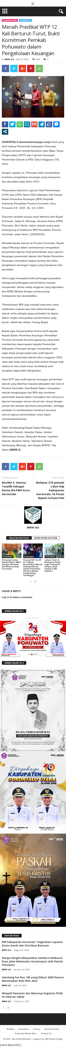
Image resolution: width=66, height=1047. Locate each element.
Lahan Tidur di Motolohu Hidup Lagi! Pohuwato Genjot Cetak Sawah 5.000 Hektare (52, 565)
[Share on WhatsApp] (19, 124)
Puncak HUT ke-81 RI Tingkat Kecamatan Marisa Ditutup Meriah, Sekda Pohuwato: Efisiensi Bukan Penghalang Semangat (32, 567)
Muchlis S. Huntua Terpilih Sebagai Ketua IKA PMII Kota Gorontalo (16, 488)
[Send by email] (27, 124)
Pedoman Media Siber (26, 1033)
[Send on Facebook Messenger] (56, 124)
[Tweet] (12, 124)
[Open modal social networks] (5, 131)
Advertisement (52, 1029)
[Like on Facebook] (49, 124)
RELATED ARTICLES (19, 538)
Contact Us (46, 1033)
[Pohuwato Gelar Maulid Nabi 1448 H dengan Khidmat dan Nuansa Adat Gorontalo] (11, 550)
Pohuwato (25, 20)
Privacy (36, 1029)
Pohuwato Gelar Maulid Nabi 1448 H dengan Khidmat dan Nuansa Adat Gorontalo (11, 564)
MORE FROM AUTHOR (45, 538)
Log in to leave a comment (17, 597)
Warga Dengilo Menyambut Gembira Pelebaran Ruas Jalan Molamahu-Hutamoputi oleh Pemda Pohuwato (32, 961)
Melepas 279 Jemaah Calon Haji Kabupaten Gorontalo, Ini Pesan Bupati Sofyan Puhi (50, 490)
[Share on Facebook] (5, 124)
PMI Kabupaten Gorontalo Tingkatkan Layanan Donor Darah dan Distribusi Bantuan (32, 943)
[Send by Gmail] (34, 124)
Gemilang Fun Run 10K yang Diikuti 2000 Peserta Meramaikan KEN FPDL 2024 (33, 979)
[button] (60, 12)
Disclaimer (24, 1029)
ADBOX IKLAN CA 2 (14, 611)
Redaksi (10, 1029)
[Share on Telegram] (41, 124)
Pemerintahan (10, 20)
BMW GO (9, 59)
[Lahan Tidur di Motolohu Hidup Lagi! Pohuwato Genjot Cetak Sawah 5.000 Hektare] (54, 550)
